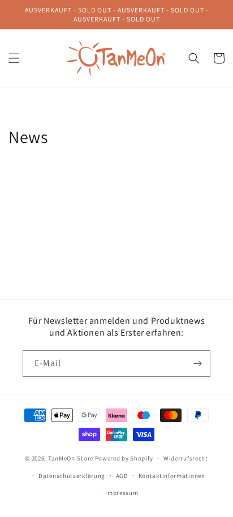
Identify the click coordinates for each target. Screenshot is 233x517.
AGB (122, 476)
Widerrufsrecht (185, 458)
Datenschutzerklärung (71, 476)
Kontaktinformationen (172, 476)
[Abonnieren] (197, 363)
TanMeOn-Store (70, 458)
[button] (14, 58)
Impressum (121, 493)
